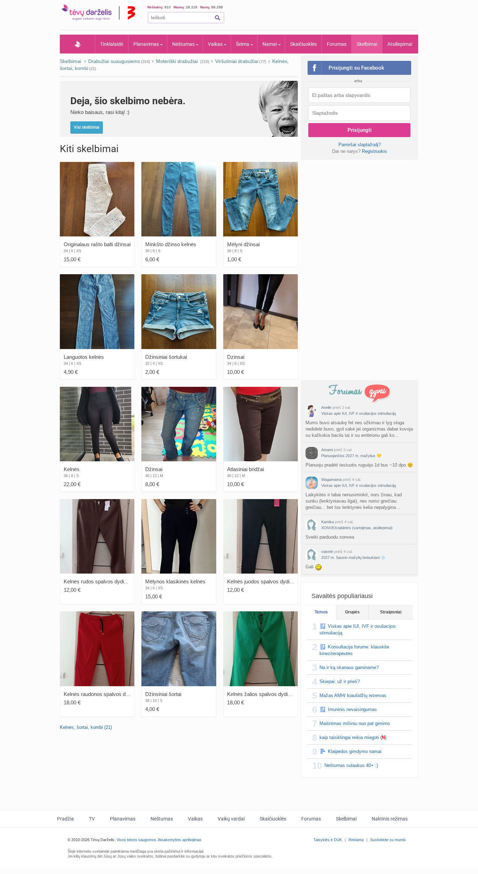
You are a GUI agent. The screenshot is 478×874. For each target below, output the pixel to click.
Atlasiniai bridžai (245, 469)
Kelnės (71, 469)
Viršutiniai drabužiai (236, 61)
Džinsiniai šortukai (166, 357)
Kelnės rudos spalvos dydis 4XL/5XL (106, 581)
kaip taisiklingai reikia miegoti (349, 737)
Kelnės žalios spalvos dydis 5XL (264, 694)
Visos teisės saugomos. (137, 840)
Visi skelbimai (86, 127)
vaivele (327, 551)
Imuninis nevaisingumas (352, 709)
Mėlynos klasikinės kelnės (175, 581)
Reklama (356, 840)
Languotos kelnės (84, 357)
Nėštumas (183, 44)
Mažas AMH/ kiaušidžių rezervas (352, 695)
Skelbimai (367, 44)
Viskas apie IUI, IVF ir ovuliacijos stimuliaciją (358, 413)
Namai (269, 44)
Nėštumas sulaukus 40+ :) (351, 765)
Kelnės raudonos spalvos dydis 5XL (105, 694)
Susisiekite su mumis (388, 840)
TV (92, 819)
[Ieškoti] (217, 17)
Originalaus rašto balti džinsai (97, 244)
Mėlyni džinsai (243, 244)
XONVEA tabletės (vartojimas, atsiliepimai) (357, 528)
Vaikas (215, 44)
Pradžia (77, 44)
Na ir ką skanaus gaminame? (349, 667)
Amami (327, 450)
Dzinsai (235, 357)
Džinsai (153, 469)
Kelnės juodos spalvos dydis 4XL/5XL (270, 581)
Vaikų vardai (231, 819)
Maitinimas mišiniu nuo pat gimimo (354, 723)
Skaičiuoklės (303, 44)
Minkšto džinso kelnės (170, 244)
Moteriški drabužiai (177, 61)
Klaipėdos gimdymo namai (354, 751)
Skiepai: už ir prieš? (339, 681)
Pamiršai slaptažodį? (359, 144)
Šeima (242, 44)
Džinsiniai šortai (163, 694)
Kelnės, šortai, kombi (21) (86, 727)
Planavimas (146, 44)
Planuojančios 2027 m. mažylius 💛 (351, 456)
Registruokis (374, 151)
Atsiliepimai (399, 44)
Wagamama (331, 479)
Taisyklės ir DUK (328, 840)
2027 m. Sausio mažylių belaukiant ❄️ (353, 557)
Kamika (327, 522)
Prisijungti (359, 130)
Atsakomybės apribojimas (180, 840)
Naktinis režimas (390, 819)
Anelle (326, 407)
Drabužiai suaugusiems (114, 61)
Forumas (336, 44)
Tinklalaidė (111, 44)
